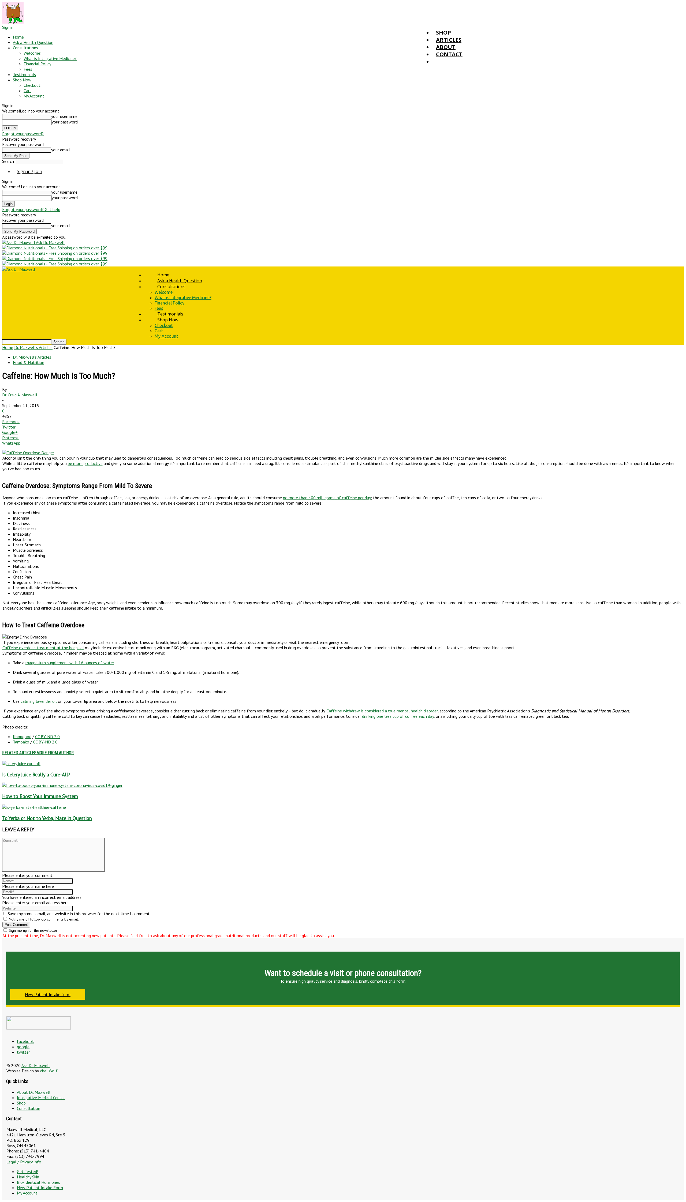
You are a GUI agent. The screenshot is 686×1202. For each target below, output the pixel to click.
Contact (449, 54)
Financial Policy (37, 63)
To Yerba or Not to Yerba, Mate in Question (47, 818)
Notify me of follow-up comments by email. (44, 919)
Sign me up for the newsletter (32, 930)
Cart (27, 90)
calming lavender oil (39, 701)
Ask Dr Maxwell (35, 1065)
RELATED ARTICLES (19, 752)
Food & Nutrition (28, 362)
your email (60, 149)
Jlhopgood (22, 736)
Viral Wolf (49, 1070)
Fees (28, 69)
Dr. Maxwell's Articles (33, 347)
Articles (448, 39)
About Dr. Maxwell (33, 1092)
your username (64, 116)
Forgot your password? (23, 133)
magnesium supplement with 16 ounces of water (69, 662)
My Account (34, 96)
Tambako (21, 742)
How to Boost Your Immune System (40, 796)
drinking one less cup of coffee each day (398, 716)
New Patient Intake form (47, 994)
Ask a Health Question (33, 42)
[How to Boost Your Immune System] (62, 785)
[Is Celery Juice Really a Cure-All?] (21, 763)
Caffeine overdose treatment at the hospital (43, 647)
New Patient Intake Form (40, 1187)
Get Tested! (27, 1171)
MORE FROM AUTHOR (55, 752)
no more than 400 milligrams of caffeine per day (327, 497)
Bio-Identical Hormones (38, 1182)
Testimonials (24, 74)
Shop (443, 32)
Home (18, 37)
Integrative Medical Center (41, 1097)
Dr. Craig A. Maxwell (19, 394)
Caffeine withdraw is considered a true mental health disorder (382, 710)
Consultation (28, 1108)
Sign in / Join (29, 171)
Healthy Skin (28, 1177)
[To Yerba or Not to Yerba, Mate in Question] (34, 807)
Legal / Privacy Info (23, 1162)
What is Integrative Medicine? (50, 58)
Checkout (32, 85)
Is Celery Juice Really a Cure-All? (36, 774)
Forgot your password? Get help (31, 209)
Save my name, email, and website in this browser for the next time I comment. (79, 913)
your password (65, 122)
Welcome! (32, 53)
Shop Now (22, 79)
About (446, 47)
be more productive (85, 463)
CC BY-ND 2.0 (47, 736)
